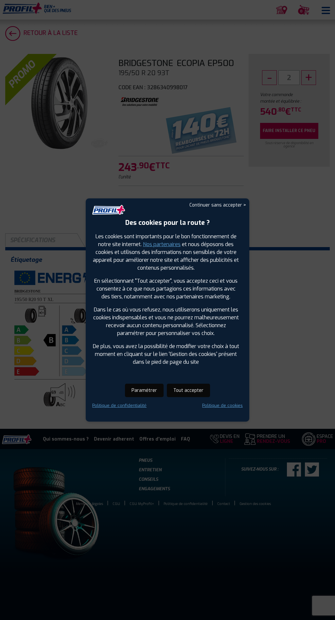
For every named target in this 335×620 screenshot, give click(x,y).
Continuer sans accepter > (217, 205)
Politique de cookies (222, 405)
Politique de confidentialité (119, 405)
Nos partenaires (162, 244)
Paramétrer (144, 390)
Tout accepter (188, 390)
